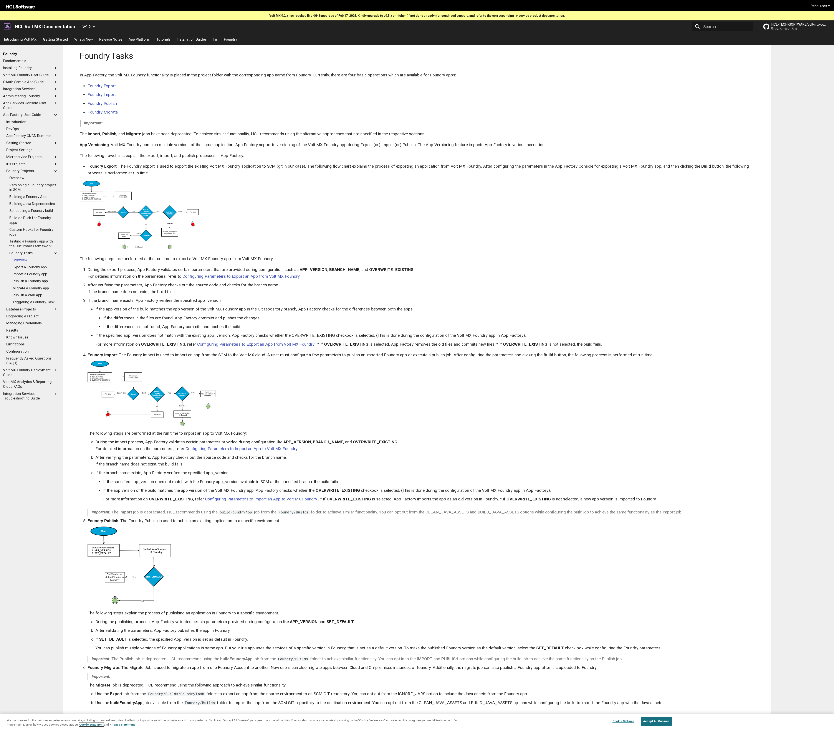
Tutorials (163, 39)
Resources (819, 6)
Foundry (230, 39)
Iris (215, 39)
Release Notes (110, 39)
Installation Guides (192, 39)
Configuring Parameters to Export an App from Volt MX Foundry (255, 344)
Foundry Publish (102, 103)
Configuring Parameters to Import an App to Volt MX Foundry (241, 448)
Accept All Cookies (656, 721)
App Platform (139, 39)
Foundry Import (102, 94)
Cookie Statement (91, 724)
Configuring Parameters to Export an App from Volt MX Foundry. (241, 276)
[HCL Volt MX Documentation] (8, 26)
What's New (83, 39)
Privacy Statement (122, 724)
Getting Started (55, 39)
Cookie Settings (623, 721)
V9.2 (87, 26)
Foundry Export (102, 85)
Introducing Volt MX (20, 39)
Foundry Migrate (103, 112)
